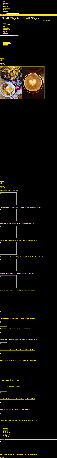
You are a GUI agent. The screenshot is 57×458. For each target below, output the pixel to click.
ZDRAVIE (5, 5)
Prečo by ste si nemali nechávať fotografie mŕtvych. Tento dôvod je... (17, 350)
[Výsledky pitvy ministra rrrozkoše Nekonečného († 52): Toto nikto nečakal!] (8, 237)
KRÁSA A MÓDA (6, 8)
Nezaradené (6, 437)
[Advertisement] (16, 38)
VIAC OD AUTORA (13, 190)
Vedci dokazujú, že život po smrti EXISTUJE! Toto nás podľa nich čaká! (17, 273)
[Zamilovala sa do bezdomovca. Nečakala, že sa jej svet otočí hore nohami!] (8, 287)
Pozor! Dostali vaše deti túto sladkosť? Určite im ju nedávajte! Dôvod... (17, 318)
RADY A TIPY (5, 6)
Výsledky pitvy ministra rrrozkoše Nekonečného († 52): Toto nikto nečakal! (18, 240)
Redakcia (2, 457)
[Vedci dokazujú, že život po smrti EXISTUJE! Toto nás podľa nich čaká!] (8, 270)
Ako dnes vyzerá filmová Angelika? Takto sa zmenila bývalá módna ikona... (19, 360)
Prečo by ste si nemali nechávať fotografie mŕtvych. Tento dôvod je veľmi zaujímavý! (21, 257)
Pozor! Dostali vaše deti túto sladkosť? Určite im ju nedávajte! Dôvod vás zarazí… (20, 207)
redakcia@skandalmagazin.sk (13, 386)
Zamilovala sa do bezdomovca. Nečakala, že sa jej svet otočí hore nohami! (18, 290)
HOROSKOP (5, 11)
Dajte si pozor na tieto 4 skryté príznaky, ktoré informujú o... (15, 329)
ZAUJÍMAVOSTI (6, 3)
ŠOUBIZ (4, 2)
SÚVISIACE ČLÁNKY (4, 190)
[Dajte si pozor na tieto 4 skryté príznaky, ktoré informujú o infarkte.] (8, 221)
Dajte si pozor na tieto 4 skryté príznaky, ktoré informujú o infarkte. (17, 223)
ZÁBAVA (4, 9)
